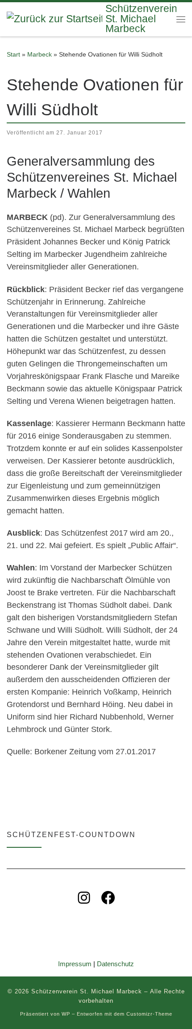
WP (66, 1014)
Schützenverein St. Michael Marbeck (86, 991)
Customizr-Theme (149, 1014)
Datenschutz (115, 964)
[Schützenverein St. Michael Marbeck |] (54, 18)
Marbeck (39, 54)
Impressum (75, 964)
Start (13, 54)
